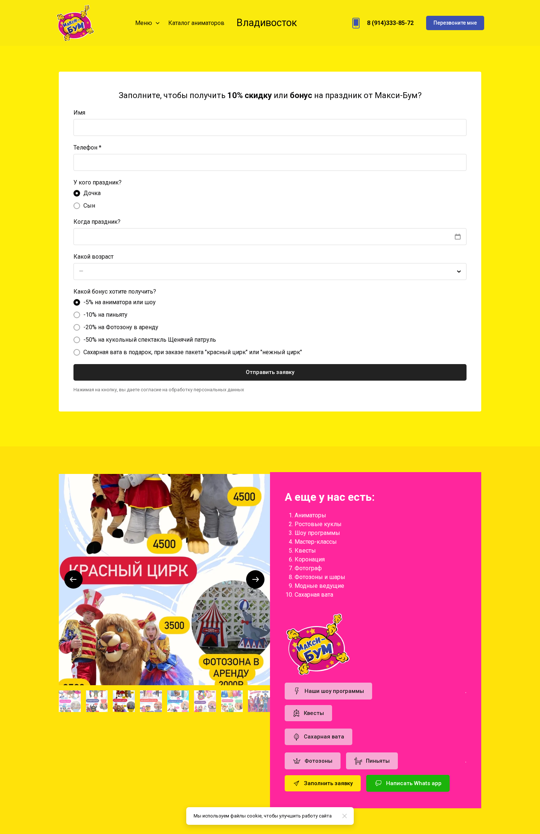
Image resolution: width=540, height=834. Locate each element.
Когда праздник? (96, 221)
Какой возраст (93, 256)
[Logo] (75, 23)
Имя (79, 112)
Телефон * (87, 147)
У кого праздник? (97, 182)
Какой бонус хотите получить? (114, 291)
